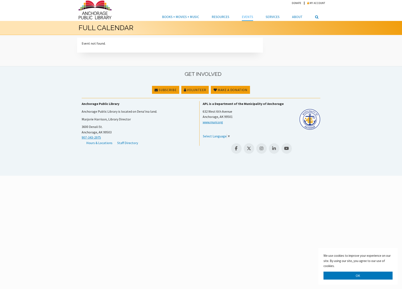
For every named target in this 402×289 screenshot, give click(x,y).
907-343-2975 (91, 137)
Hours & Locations (99, 143)
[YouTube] (286, 148)
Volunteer (196, 90)
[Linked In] (274, 148)
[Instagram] (261, 148)
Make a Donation (232, 90)
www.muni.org (213, 122)
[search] (316, 10)
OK (358, 276)
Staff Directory (127, 143)
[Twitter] (249, 148)
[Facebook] (236, 148)
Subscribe (167, 90)
